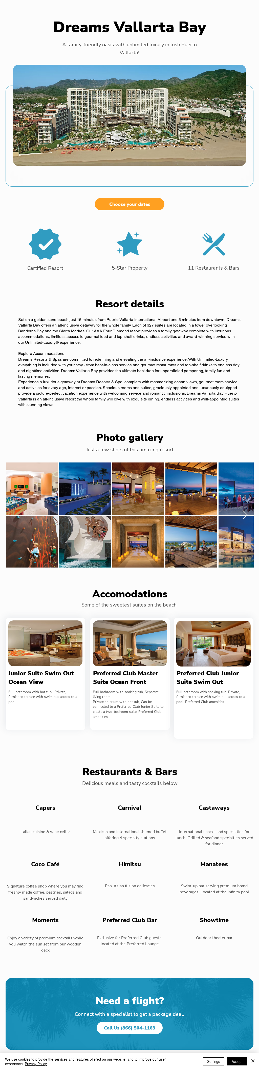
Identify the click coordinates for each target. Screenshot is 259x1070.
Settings (213, 1061)
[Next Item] (245, 515)
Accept (237, 1061)
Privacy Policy (36, 1063)
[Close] (253, 1061)
